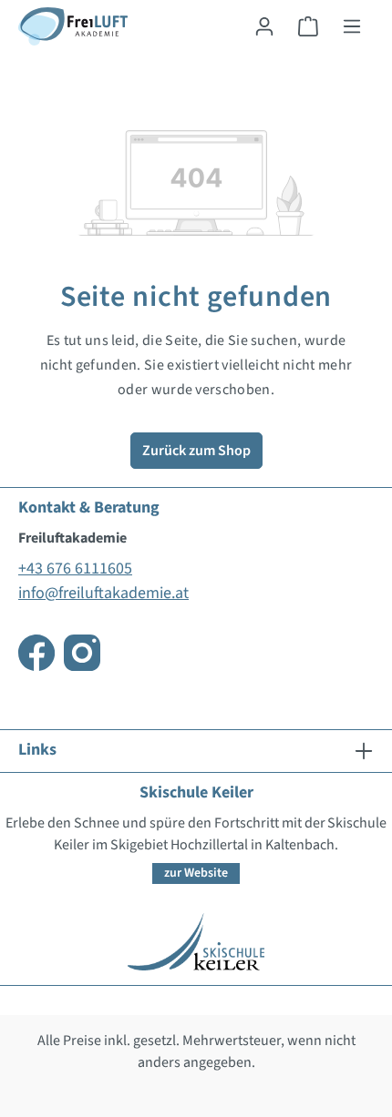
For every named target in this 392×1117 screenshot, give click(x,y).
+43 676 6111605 (75, 568)
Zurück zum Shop (196, 451)
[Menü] (352, 26)
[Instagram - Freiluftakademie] (82, 653)
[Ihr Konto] (264, 26)
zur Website (196, 873)
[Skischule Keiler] (196, 940)
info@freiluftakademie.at (103, 593)
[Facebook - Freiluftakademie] (36, 653)
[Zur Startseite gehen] (73, 26)
